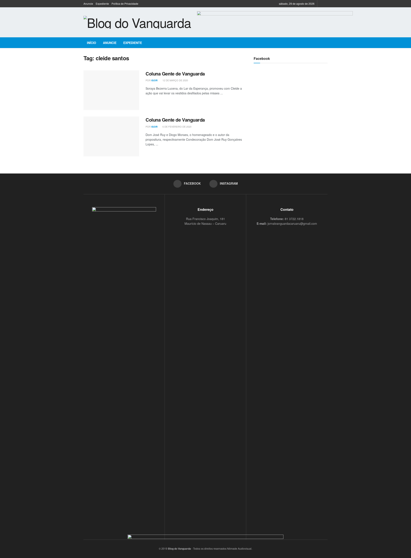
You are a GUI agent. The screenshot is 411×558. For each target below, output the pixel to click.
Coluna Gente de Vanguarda (175, 73)
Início (91, 43)
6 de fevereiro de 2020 (176, 126)
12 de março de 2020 (175, 80)
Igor (154, 80)
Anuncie (88, 3)
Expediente (102, 3)
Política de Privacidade (125, 3)
